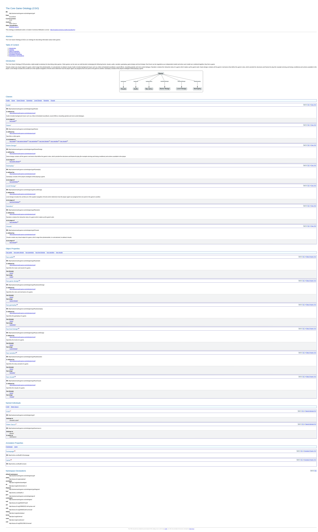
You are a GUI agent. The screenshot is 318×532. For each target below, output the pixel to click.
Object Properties (14, 51)
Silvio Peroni (191, 528)
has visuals (63, 141)
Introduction (12, 48)
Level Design (38, 100)
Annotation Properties (15, 54)
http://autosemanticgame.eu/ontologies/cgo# (22, 113)
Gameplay (29, 100)
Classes (11, 49)
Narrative (46, 100)
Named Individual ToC (310, 411)
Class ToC (313, 104)
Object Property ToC (311, 256)
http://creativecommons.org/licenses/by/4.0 (62, 30)
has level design (44, 141)
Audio (8, 100)
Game (13, 100)
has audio (12, 121)
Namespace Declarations (16, 55)
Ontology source (14, 27)
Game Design (21, 100)
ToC (308, 104)
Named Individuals (14, 52)
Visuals (53, 100)
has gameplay (33, 141)
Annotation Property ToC (310, 451)
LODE (166, 528)
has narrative (54, 141)
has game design (22, 141)
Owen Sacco (14, 407)
